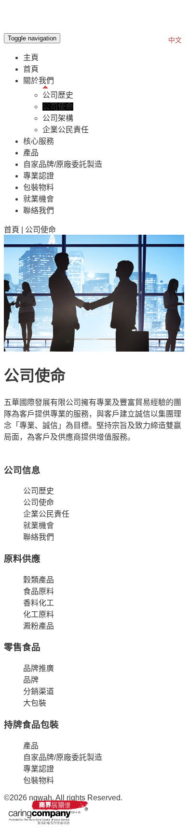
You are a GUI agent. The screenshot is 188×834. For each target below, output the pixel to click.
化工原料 (38, 614)
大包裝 (34, 703)
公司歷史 (57, 95)
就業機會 (38, 199)
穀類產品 (38, 580)
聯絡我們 (38, 210)
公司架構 (57, 118)
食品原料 (38, 591)
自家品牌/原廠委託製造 (62, 164)
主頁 (31, 57)
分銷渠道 (38, 691)
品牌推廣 (38, 668)
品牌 (31, 680)
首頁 (31, 69)
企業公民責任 (65, 130)
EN (158, 40)
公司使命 (57, 106)
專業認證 (38, 176)
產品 (31, 153)
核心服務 (38, 141)
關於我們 (38, 80)
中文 (175, 40)
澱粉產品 (38, 626)
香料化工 (38, 603)
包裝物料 (38, 187)
